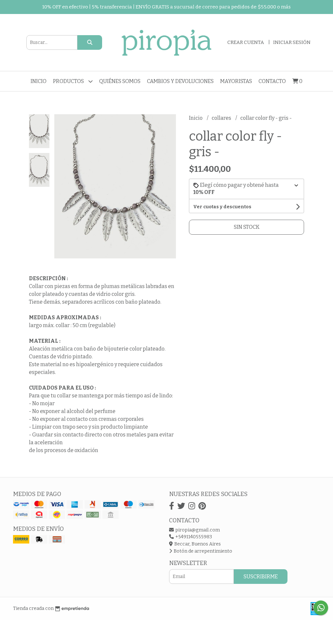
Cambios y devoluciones (180, 81)
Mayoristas (236, 81)
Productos (69, 81)
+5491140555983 (193, 537)
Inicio (39, 81)
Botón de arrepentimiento (202, 551)
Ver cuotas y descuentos (222, 207)
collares (222, 118)
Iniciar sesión (292, 42)
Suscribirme (261, 576)
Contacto (272, 81)
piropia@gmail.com (197, 530)
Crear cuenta (245, 42)
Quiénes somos (119, 81)
